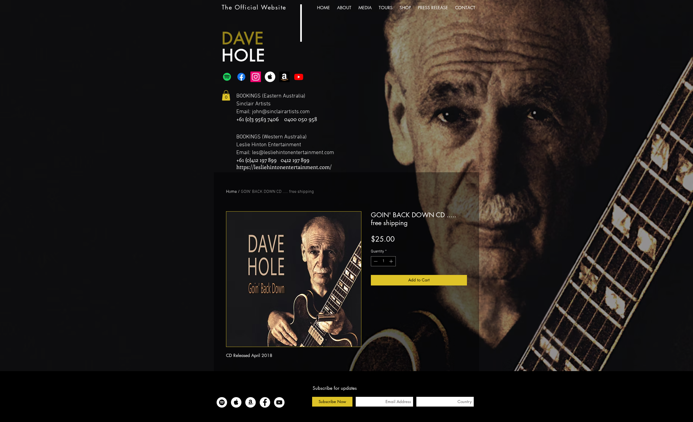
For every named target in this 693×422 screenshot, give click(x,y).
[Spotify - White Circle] (222, 402)
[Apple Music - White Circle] (270, 77)
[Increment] (391, 261)
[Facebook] (241, 77)
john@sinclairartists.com (281, 112)
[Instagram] (255, 77)
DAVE (243, 38)
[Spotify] (227, 77)
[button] (226, 95)
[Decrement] (375, 261)
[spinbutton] (383, 261)
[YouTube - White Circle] (279, 402)
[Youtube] (298, 77)
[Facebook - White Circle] (265, 402)
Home (231, 191)
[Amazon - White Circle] (250, 402)
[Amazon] (284, 77)
